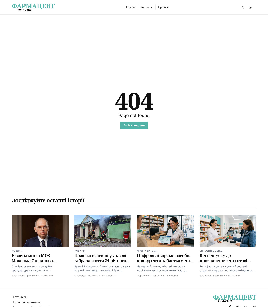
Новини (17, 250)
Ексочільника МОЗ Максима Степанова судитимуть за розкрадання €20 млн (33, 263)
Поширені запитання (26, 302)
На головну (136, 125)
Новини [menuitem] (130, 7)
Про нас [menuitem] (163, 7)
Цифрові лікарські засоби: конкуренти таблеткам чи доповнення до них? (164, 260)
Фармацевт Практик (23, 275)
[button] (242, 7)
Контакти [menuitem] (146, 7)
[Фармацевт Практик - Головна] (64, 7)
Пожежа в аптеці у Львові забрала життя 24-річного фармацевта (100, 260)
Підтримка (19, 297)
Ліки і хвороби (147, 250)
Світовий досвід (211, 250)
